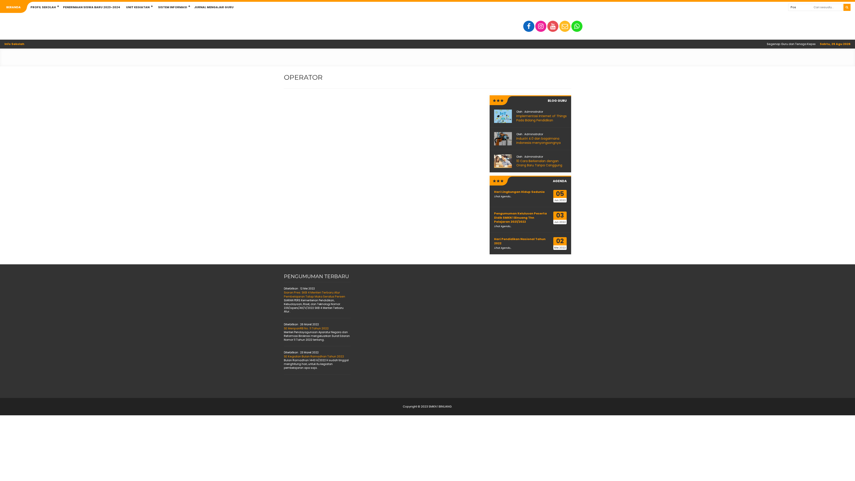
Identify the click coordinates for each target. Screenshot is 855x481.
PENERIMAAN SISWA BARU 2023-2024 (91, 7)
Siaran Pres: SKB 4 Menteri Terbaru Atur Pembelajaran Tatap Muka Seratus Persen (314, 294)
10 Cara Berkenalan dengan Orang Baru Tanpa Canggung (539, 163)
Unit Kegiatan (138, 7)
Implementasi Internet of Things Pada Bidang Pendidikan (541, 118)
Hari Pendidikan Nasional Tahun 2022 (520, 241)
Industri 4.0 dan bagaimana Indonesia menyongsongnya (538, 140)
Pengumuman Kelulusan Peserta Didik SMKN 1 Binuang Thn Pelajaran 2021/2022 (520, 217)
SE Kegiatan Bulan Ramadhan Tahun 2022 (314, 356)
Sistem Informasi (172, 7)
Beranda (13, 7)
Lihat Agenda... (502, 196)
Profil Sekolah (43, 7)
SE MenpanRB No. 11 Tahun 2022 (306, 328)
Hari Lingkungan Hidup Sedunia (519, 192)
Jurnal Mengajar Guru (214, 7)
